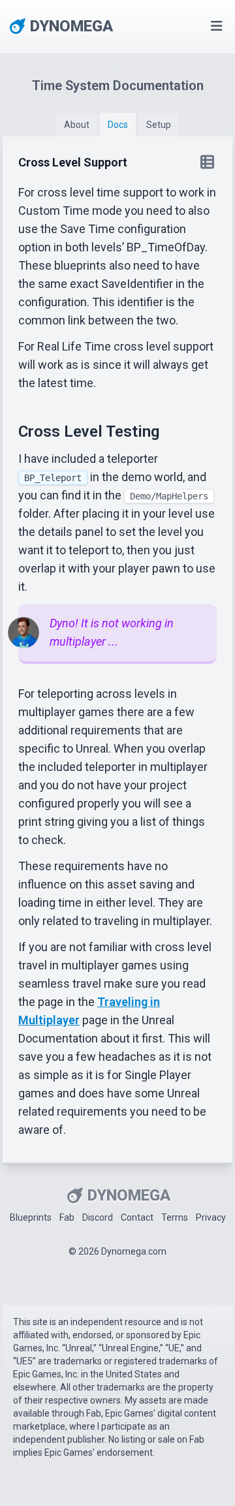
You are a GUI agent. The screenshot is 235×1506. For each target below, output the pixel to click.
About (76, 124)
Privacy (211, 1217)
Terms (174, 1217)
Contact (137, 1217)
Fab (66, 1217)
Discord (97, 1217)
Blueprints (31, 1217)
